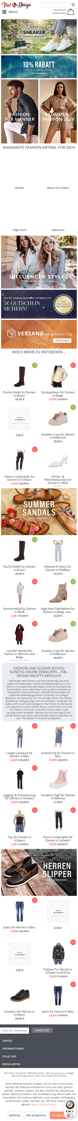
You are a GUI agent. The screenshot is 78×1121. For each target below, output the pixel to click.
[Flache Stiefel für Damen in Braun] (20, 376)
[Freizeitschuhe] (39, 36)
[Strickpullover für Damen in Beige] (58, 376)
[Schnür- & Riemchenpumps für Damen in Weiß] (58, 461)
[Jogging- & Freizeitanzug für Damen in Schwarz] (20, 779)
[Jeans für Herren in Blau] (58, 996)
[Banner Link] (39, 66)
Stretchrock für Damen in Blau (58, 754)
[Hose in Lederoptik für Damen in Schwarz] (20, 461)
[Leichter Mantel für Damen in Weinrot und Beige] (20, 635)
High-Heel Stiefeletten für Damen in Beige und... (58, 610)
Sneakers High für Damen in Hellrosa (58, 796)
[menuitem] (9, 11)
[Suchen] (73, 5)
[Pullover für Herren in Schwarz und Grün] (58, 953)
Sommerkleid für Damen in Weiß (19, 610)
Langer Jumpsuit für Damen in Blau (19, 754)
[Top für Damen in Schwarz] (20, 821)
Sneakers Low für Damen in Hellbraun (58, 435)
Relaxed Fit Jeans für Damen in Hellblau (57, 568)
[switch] (70, 1116)
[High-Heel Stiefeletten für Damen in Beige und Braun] (58, 593)
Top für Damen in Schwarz (19, 838)
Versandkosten (57, 1073)
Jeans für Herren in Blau (58, 1011)
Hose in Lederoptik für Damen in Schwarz (19, 478)
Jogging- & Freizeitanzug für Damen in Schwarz (19, 796)
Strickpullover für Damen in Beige (58, 393)
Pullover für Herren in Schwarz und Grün (58, 970)
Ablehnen (15, 1115)
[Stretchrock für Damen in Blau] (58, 737)
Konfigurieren (60, 1115)
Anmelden (42, 1030)
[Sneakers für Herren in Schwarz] (20, 996)
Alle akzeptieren (36, 1115)
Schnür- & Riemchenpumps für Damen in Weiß (58, 480)
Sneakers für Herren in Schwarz (19, 1013)
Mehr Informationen (44, 1104)
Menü (13, 12)
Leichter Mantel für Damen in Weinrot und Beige (19, 654)
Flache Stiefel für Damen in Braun (19, 393)
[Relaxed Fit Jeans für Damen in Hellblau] (58, 551)
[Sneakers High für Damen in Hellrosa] (58, 779)
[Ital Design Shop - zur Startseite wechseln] (16, 5)
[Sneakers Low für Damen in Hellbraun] (58, 418)
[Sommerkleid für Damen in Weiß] (20, 593)
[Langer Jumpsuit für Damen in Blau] (20, 737)
